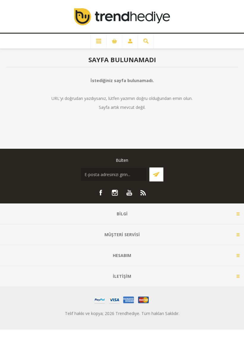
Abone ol (156, 174)
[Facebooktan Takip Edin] (100, 193)
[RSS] (143, 193)
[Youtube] (129, 193)
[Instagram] (115, 193)
